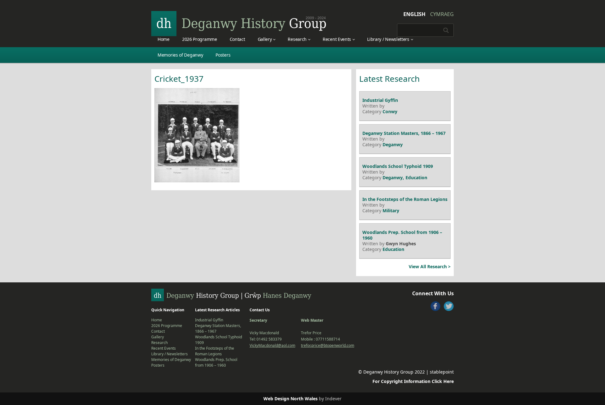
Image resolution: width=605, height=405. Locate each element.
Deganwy (393, 144)
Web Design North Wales (290, 399)
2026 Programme (199, 39)
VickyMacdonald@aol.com (272, 345)
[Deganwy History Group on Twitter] (449, 306)
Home (164, 39)
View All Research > (430, 266)
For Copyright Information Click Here (413, 381)
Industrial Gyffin (380, 100)
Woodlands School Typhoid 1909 (397, 166)
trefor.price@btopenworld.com (327, 345)
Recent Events (337, 39)
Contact (237, 39)
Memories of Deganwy (180, 55)
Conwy (390, 111)
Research (297, 39)
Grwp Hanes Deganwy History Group (239, 23)
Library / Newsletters (388, 39)
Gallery (265, 39)
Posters (223, 55)
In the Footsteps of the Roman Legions (404, 199)
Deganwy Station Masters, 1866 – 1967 (404, 133)
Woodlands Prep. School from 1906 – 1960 (402, 235)
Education (416, 177)
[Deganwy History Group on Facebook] (435, 306)
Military (391, 211)
